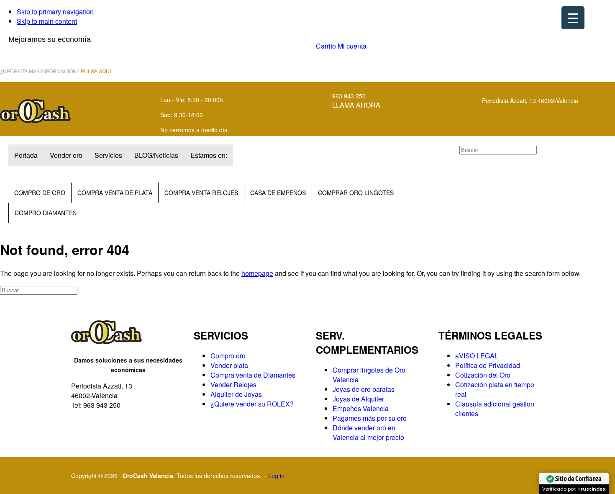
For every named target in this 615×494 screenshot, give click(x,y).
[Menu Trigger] (572, 17)
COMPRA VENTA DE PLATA (114, 192)
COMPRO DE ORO (39, 192)
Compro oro (228, 355)
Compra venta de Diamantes (252, 375)
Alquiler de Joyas (236, 394)
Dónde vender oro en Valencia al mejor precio (368, 432)
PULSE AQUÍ (96, 71)
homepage (257, 273)
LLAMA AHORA (356, 105)
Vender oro (66, 155)
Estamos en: (208, 155)
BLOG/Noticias (156, 155)
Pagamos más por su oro (370, 418)
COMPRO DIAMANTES (46, 212)
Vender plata (229, 365)
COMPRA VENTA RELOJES (201, 192)
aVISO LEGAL (476, 355)
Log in (276, 475)
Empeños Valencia (361, 408)
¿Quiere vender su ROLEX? (252, 404)
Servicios (108, 155)
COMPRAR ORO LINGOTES (356, 192)
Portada (26, 155)
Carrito (326, 46)
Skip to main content (47, 21)
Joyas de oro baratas (364, 389)
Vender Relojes (233, 384)
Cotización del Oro (482, 375)
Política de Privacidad (487, 365)
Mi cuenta (352, 46)
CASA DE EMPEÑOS (278, 192)
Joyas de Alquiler (358, 399)
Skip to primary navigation (55, 11)
